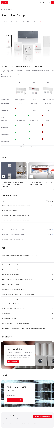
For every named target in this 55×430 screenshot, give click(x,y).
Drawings (42, 21)
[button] (46, 2)
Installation (34, 21)
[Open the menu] (52, 2)
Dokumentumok (20, 21)
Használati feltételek (20, 424)
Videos (11, 21)
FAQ (28, 21)
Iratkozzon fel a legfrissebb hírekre (42, 416)
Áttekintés (4, 21)
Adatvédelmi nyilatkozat (8, 424)
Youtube (19, 418)
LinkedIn (5, 418)
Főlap (2, 9)
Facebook (13, 418)
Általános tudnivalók (31, 424)
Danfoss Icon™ (9, 9)
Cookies (39, 424)
